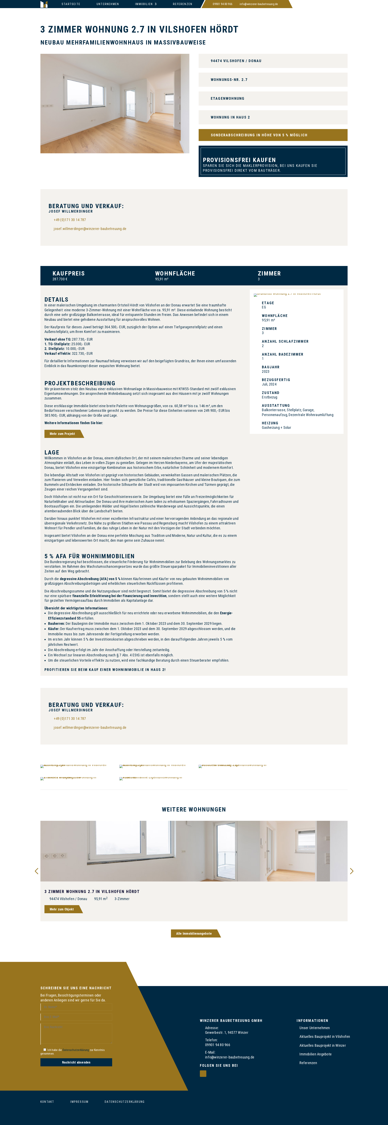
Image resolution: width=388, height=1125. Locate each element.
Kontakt (47, 1101)
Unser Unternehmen (314, 1028)
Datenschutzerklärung (76, 1050)
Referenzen (182, 4)
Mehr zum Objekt (62, 909)
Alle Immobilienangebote (194, 933)
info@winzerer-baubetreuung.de (259, 4)
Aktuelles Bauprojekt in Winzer (322, 1045)
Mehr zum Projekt (62, 434)
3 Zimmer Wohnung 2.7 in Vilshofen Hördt (92, 891)
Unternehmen (108, 4)
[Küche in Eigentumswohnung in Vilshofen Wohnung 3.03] (114, 152)
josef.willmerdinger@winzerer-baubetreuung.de (90, 229)
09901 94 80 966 (222, 4)
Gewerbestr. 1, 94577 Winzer (226, 1032)
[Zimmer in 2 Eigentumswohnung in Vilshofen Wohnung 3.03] (75, 777)
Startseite (71, 4)
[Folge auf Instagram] (283, 4)
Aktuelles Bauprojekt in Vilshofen (324, 1036)
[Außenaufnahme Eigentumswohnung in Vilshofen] (154, 777)
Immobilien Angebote (315, 1054)
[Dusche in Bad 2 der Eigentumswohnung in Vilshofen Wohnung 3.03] (234, 765)
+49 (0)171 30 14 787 (70, 220)
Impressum (79, 1101)
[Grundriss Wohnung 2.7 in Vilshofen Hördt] (287, 293)
